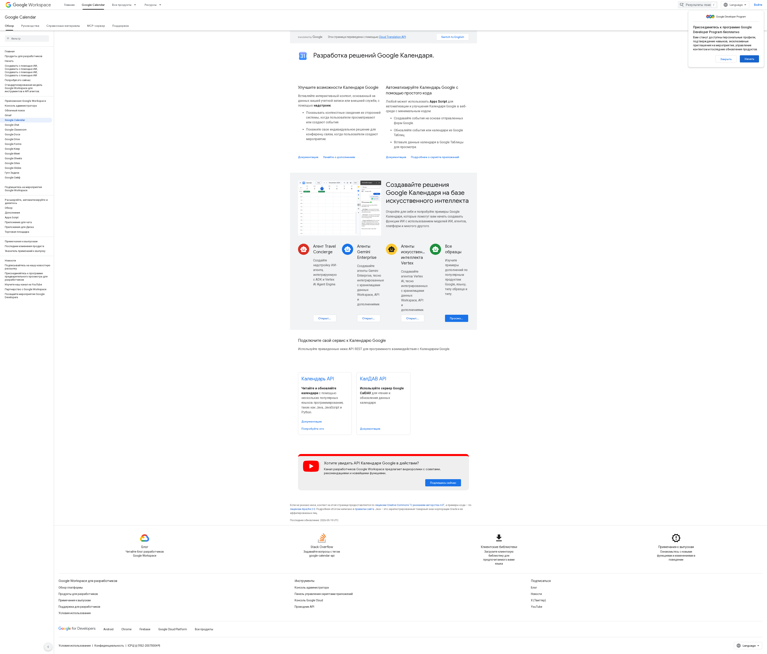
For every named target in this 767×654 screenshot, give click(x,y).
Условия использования (75, 613)
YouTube (536, 606)
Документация (308, 157)
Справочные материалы (63, 26)
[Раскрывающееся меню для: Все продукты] (136, 5)
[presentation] (391, 55)
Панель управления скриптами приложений (324, 594)
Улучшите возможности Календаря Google (338, 87)
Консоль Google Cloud (309, 600)
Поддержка (120, 26)
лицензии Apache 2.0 (302, 509)
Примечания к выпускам (75, 600)
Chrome (126, 629)
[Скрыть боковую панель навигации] (48, 647)
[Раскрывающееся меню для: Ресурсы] (161, 5)
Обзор (9, 26)
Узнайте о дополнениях (339, 157)
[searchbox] (27, 38)
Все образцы (453, 249)
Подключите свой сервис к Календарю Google (342, 340)
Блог (534, 587)
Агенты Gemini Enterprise (367, 252)
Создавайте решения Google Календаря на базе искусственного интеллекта (427, 193)
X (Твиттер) (538, 600)
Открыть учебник (327, 318)
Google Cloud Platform (172, 629)
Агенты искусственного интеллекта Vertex (413, 255)
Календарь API (317, 379)
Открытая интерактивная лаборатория (371, 318)
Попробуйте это (312, 428)
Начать (749, 59)
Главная (69, 5)
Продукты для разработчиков (78, 594)
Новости (536, 594)
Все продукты (121, 5)
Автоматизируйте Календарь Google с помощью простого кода (422, 90)
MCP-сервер (96, 26)
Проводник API (304, 606)
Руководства (30, 26)
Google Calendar (93, 5)
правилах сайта (364, 509)
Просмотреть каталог (459, 318)
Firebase (145, 629)
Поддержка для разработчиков (79, 606)
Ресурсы (151, 5)
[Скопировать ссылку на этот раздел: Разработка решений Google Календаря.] (438, 55)
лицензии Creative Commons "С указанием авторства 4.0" (409, 505)
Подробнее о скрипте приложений (435, 157)
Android (108, 629)
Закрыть (726, 59)
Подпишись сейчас (443, 483)
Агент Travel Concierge (324, 249)
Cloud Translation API (392, 37)
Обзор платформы (71, 587)
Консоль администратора (312, 587)
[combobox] (698, 4)
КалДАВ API (373, 379)
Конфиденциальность (109, 645)
